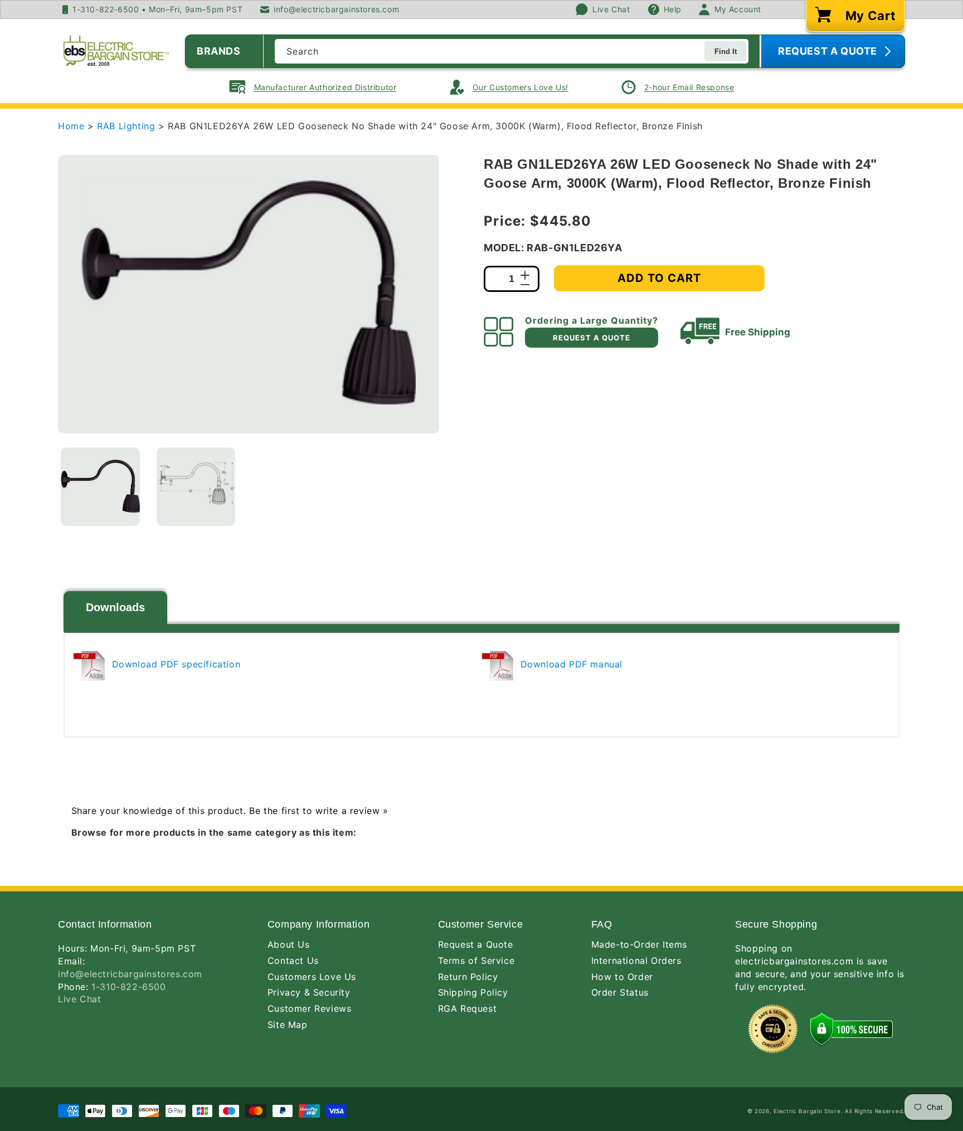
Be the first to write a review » (318, 810)
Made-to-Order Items (639, 944)
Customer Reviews (310, 1008)
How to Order (622, 976)
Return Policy (468, 976)
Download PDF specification (174, 664)
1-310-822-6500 (128, 986)
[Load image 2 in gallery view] (196, 486)
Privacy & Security (309, 992)
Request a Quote (475, 944)
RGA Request (467, 1008)
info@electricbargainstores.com (130, 973)
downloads (115, 607)
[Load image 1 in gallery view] (100, 486)
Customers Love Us (312, 976)
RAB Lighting (127, 125)
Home (71, 125)
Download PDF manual (569, 664)
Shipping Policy (473, 992)
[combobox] (511, 51)
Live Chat (79, 999)
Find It (725, 51)
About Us (289, 944)
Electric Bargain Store (807, 1111)
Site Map (288, 1024)
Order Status (620, 992)
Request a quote (591, 337)
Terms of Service (476, 960)
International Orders (636, 960)
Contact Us (293, 960)
